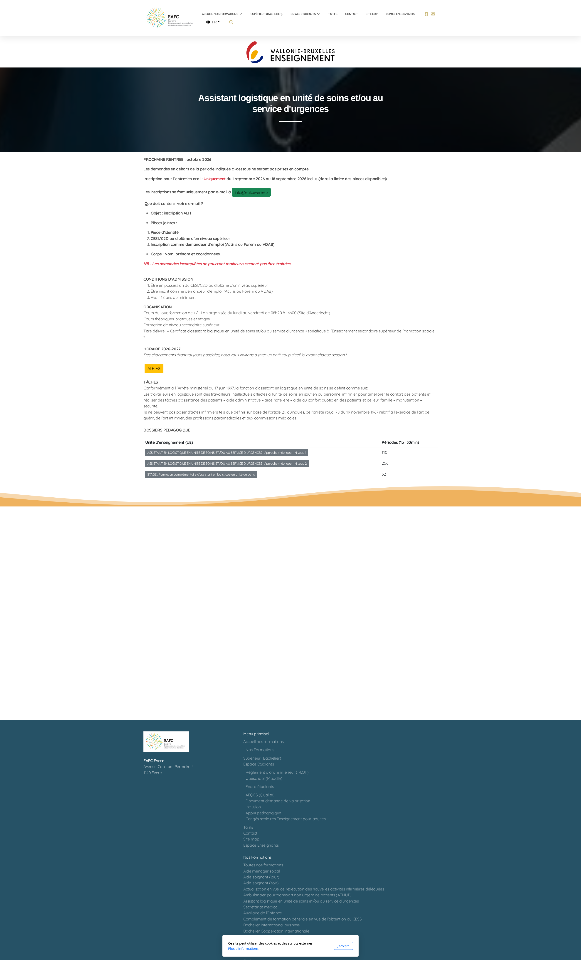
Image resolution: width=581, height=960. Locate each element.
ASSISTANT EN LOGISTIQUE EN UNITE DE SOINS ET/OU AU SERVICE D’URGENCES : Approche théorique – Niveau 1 (226, 453)
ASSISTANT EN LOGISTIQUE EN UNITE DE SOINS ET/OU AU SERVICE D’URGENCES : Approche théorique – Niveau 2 (227, 463)
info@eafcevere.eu (251, 192)
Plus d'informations (243, 948)
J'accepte (343, 946)
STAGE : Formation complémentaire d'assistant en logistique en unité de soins (201, 474)
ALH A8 (154, 368)
